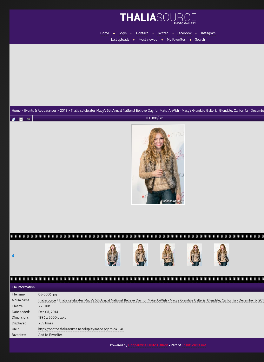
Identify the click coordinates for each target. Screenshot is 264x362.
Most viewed (148, 40)
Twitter (162, 33)
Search (200, 40)
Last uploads (120, 40)
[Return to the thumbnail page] (13, 118)
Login (123, 33)
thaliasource (47, 300)
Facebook (184, 33)
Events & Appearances (40, 110)
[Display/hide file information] (21, 118)
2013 (63, 110)
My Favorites (176, 40)
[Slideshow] (28, 118)
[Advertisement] (158, 218)
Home (104, 33)
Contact (142, 33)
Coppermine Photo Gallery (148, 345)
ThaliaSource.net (194, 345)
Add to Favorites (50, 335)
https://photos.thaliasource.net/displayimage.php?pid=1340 (81, 329)
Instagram (208, 33)
